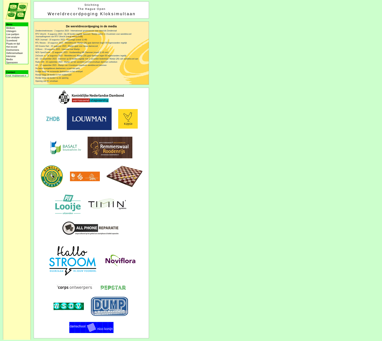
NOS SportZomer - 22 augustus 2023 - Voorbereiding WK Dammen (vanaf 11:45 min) (71, 52)
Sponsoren (12, 62)
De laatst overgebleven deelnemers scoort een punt (57, 68)
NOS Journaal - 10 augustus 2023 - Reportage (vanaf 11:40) (61, 40)
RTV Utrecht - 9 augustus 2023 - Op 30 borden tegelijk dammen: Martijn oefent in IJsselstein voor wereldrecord (83, 34)
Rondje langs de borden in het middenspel (53, 75)
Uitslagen (11, 31)
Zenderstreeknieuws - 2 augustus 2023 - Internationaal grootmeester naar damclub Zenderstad (76, 31)
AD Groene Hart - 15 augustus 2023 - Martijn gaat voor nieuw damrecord (66, 46)
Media (9, 59)
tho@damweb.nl (19, 76)
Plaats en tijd (13, 43)
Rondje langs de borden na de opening (51, 78)
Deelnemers (12, 50)
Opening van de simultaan (46, 81)
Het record (11, 47)
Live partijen (12, 34)
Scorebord (11, 40)
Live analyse (13, 37)
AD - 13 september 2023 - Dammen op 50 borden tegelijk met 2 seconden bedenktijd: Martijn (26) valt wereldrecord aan (86, 59)
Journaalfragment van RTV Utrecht (50, 36)
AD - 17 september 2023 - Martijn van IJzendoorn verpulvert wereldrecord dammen (71, 65)
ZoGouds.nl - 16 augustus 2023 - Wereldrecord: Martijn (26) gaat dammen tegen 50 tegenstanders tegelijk (81, 56)
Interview (11, 56)
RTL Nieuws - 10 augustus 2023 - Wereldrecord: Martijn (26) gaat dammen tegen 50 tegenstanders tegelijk (81, 43)
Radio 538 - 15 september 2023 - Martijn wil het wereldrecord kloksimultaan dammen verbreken (76, 62)
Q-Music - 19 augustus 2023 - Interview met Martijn (57, 49)
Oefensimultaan (14, 53)
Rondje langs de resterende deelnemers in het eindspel (59, 71)
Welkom (10, 28)
